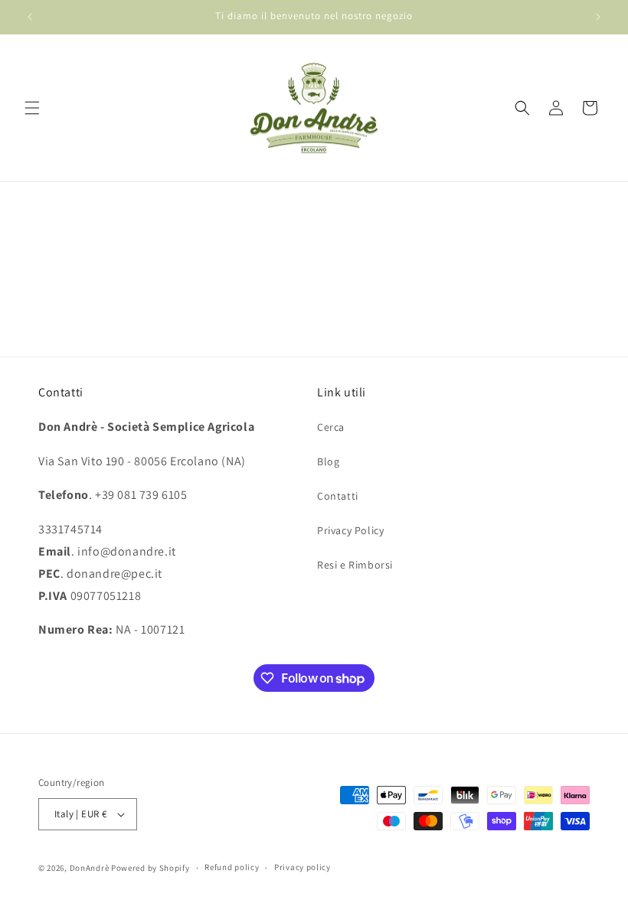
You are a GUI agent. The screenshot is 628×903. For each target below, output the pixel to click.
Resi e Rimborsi (355, 565)
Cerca (331, 427)
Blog (328, 461)
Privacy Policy (350, 530)
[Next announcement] (598, 17)
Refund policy (231, 867)
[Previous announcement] (30, 17)
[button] (32, 108)
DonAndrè (90, 867)
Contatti (337, 496)
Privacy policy (302, 867)
